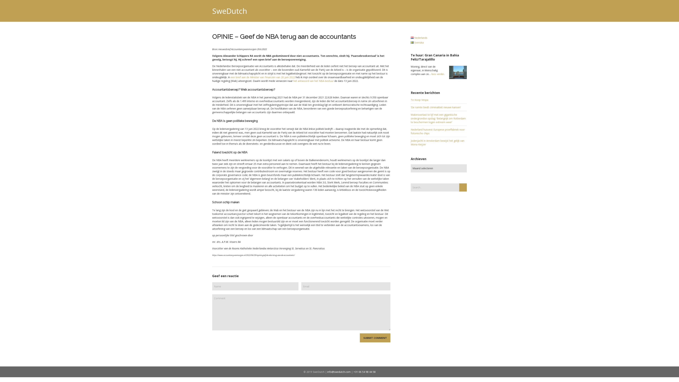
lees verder (437, 74)
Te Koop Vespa (419, 100)
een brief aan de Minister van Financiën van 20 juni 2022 (263, 77)
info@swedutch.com (339, 372)
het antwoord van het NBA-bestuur (313, 81)
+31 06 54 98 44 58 (364, 372)
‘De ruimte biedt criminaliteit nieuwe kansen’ (436, 107)
